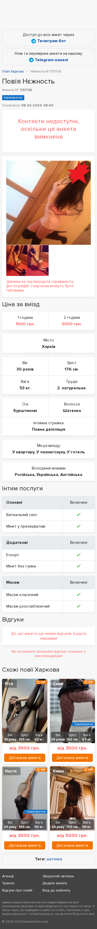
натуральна (73, 388)
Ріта (9, 683)
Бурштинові (25, 410)
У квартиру (23, 452)
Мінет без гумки (21, 566)
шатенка (54, 859)
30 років (25, 369)
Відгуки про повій (17, 890)
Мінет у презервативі (25, 526)
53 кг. (25, 388)
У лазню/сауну (50, 452)
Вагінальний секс (22, 514)
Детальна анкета (25, 757)
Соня (58, 683)
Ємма (58, 771)
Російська (24, 474)
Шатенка (72, 410)
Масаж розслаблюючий (28, 606)
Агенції (8, 876)
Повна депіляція (48, 429)
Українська (47, 474)
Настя (11, 771)
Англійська (71, 474)
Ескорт (12, 554)
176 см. (72, 369)
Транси (8, 883)
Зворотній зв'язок (58, 876)
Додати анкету (54, 883)
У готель (76, 452)
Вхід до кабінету (56, 890)
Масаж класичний (22, 594)
